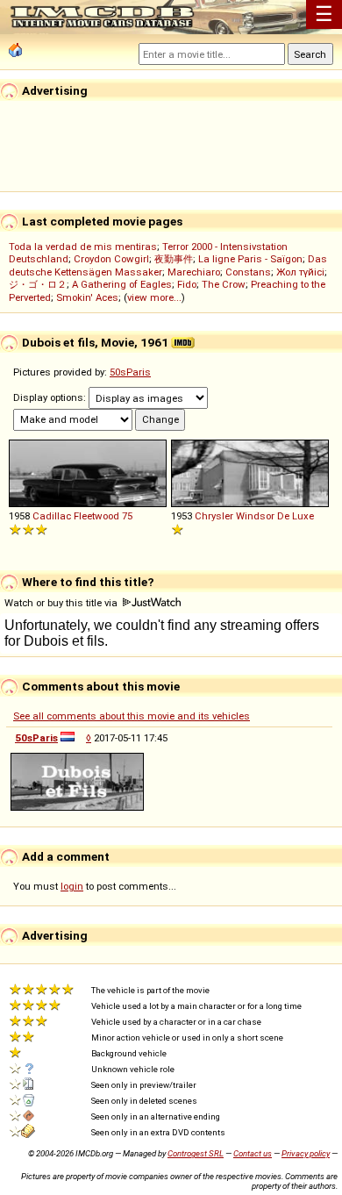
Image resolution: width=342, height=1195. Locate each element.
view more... (154, 297)
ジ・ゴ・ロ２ (38, 284)
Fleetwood (96, 516)
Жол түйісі (300, 272)
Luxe (303, 516)
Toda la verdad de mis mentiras (83, 246)
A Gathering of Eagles (122, 284)
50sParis (130, 372)
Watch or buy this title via (62, 603)
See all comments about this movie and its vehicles (131, 716)
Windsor (255, 516)
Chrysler (214, 516)
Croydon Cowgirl (111, 259)
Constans (248, 272)
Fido (186, 284)
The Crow (224, 284)
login (72, 886)
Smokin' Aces (87, 297)
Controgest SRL (195, 1153)
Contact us (252, 1153)
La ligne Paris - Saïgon (250, 259)
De (283, 516)
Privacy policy (305, 1153)
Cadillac (51, 516)
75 (127, 516)
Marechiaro (193, 272)
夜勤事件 (173, 259)
